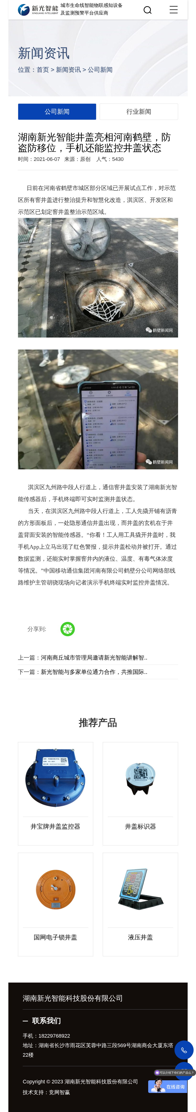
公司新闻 (100, 69)
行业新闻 (138, 111)
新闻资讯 (68, 69)
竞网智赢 (59, 1092)
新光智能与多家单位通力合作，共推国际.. (94, 672)
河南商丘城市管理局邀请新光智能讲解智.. (94, 657)
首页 (43, 69)
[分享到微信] (67, 629)
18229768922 (54, 1036)
